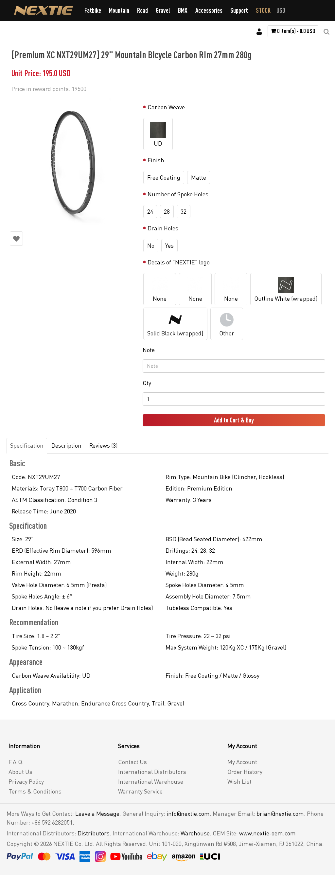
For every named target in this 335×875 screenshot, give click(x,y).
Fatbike (92, 10)
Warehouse (195, 833)
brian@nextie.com (280, 813)
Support (239, 10)
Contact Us (132, 761)
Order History (244, 771)
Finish (156, 160)
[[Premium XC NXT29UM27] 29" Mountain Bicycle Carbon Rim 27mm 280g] (73, 161)
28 (167, 211)
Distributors (94, 833)
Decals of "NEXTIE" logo (179, 262)
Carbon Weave (166, 107)
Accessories (208, 10)
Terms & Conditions (35, 791)
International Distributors (152, 771)
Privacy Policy (26, 781)
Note (149, 349)
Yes (169, 245)
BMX (182, 10)
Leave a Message (97, 813)
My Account (242, 761)
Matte (198, 177)
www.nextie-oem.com (267, 833)
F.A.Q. (16, 761)
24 (150, 211)
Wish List (239, 781)
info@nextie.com (188, 813)
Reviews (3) (103, 445)
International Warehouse (150, 781)
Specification (27, 445)
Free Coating (163, 177)
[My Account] (259, 31)
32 (183, 211)
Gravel (163, 10)
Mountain (119, 10)
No (150, 245)
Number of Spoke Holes (178, 194)
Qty (147, 382)
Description (66, 445)
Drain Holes (163, 228)
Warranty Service (140, 791)
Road (142, 10)
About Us (20, 771)
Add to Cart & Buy (234, 420)
